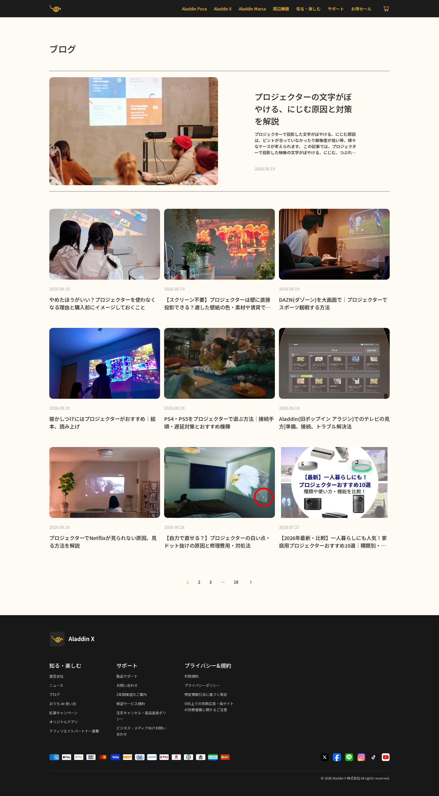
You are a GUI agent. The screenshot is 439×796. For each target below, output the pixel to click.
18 (236, 582)
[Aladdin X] (57, 639)
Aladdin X (339, 778)
